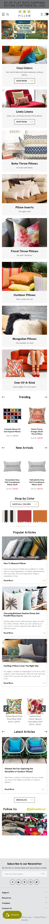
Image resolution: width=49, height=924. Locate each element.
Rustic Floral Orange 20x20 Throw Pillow (12, 431)
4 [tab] (20, 526)
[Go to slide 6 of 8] (45, 397)
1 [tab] (14, 526)
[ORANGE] (24, 517)
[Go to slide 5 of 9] (3, 448)
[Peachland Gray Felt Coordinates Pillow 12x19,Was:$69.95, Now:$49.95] (37, 466)
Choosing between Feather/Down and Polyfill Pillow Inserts (21, 614)
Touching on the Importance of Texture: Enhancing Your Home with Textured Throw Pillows (21, 770)
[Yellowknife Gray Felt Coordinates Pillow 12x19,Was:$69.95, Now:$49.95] (12, 466)
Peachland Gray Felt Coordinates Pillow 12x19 (36, 482)
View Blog (21, 800)
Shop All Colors (21, 504)
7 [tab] (26, 526)
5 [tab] (22, 526)
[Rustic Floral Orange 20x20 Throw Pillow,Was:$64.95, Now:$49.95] (12, 416)
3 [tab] (18, 526)
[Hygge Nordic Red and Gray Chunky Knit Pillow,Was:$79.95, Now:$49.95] (37, 416)
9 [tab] (30, 526)
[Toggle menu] (3, 14)
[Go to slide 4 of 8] (3, 397)
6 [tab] (24, 526)
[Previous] (3, 731)
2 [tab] (16, 526)
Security (24, 920)
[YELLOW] (40, 517)
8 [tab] (28, 526)
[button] (24, 29)
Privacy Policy (39, 917)
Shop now (21, 81)
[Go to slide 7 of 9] (45, 448)
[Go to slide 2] (43, 708)
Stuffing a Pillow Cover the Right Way (21, 666)
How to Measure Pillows (15, 563)
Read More (8, 580)
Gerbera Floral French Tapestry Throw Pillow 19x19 (35, 719)
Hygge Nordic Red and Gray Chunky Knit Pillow (37, 431)
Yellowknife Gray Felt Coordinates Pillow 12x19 (12, 482)
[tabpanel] (9, 517)
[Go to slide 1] (6, 708)
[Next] (45, 731)
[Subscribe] (42, 874)
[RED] (9, 517)
